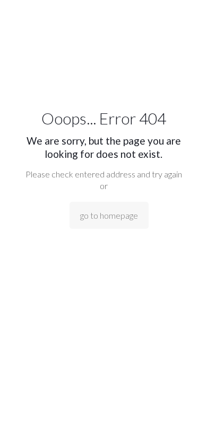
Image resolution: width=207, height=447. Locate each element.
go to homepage (109, 215)
